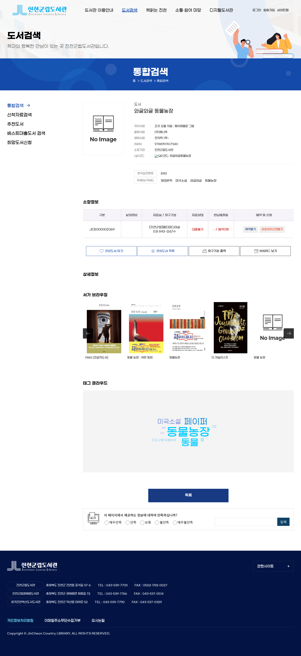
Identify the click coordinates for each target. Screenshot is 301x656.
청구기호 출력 (217, 250)
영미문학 (166, 180)
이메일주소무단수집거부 (62, 620)
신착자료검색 (19, 115)
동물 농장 (259, 357)
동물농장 (210, 180)
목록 (188, 495)
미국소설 (181, 180)
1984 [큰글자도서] (96, 357)
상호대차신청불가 (272, 229)
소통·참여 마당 (188, 10)
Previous (88, 333)
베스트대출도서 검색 (26, 133)
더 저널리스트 (220, 357)
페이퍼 (195, 421)
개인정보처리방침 (20, 620)
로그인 (256, 10)
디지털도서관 (221, 10)
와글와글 (196, 180)
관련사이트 (265, 566)
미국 (162, 433)
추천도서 (15, 124)
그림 (213, 426)
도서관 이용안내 (99, 10)
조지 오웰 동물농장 (164, 439)
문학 (164, 428)
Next (289, 333)
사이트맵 (283, 10)
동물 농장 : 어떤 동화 (140, 357)
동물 (190, 442)
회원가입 (269, 10)
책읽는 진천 (156, 10)
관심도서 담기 (114, 250)
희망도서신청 (19, 142)
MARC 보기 (268, 250)
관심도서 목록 (165, 250)
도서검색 (129, 10)
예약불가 (250, 229)
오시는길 (98, 620)
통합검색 (15, 105)
